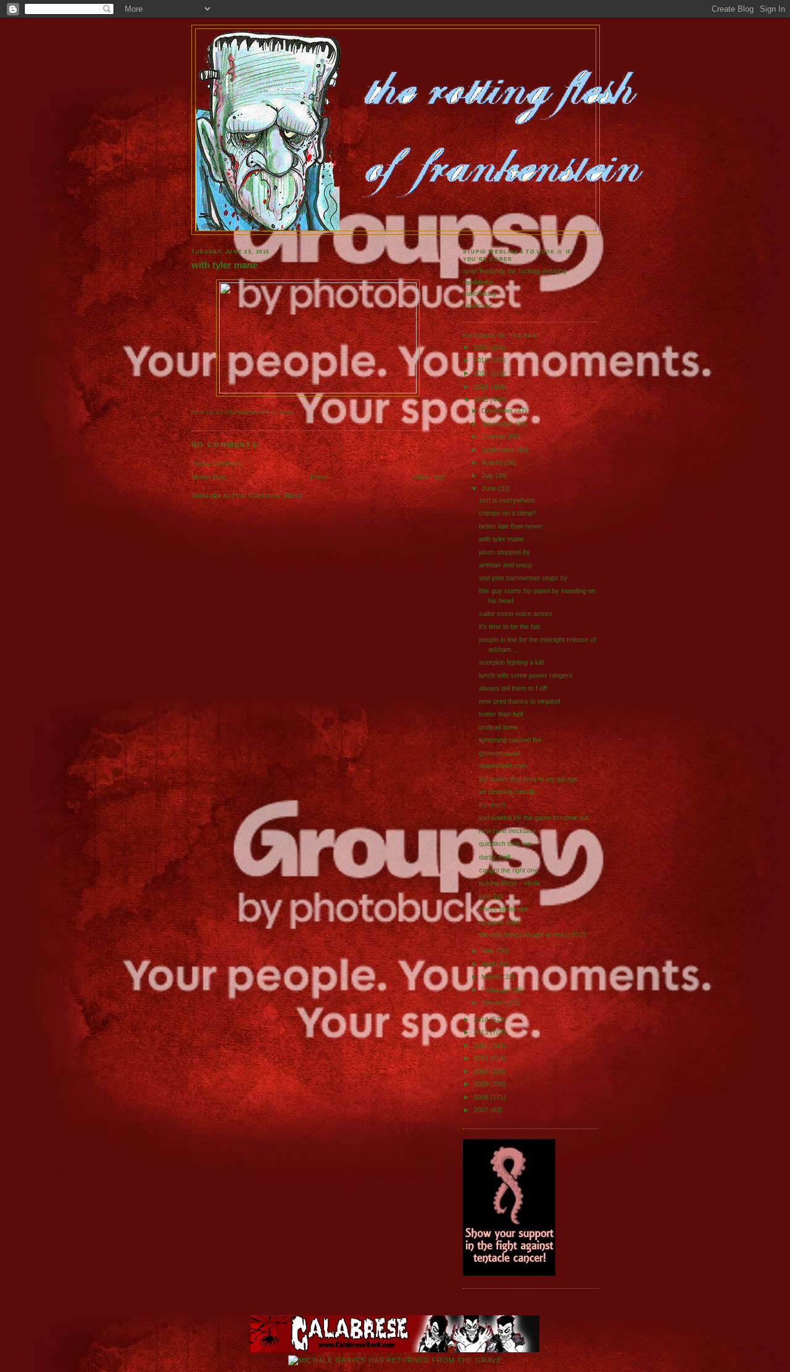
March (491, 976)
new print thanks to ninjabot (519, 701)
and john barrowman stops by (523, 577)
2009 (481, 1084)
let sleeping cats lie (507, 791)
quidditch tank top (505, 843)
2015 (481, 399)
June (489, 488)
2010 (481, 1071)
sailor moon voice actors (515, 613)
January (494, 1002)
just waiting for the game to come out (533, 817)
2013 (481, 1032)
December (498, 410)
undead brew (498, 727)
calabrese (478, 305)
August (492, 462)
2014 (481, 1019)
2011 (481, 1058)
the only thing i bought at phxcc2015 (532, 935)
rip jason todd (499, 922)
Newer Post (209, 476)
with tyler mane (224, 265)
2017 (481, 373)
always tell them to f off (513, 688)
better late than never (511, 526)
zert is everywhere (507, 500)
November (498, 423)
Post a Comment (216, 463)
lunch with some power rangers (526, 675)
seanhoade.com (503, 766)
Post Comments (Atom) (268, 495)
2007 (481, 1110)
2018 (481, 360)
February (496, 989)
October (494, 436)
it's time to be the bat (509, 626)
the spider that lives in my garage (528, 779)
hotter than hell (501, 714)
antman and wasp (505, 565)
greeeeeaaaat (499, 753)
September (498, 449)
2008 (481, 1097)
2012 (481, 1045)
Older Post (428, 476)
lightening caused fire (510, 740)
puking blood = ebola (509, 883)
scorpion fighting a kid (511, 662)
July (488, 475)
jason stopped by (504, 552)
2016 (481, 386)
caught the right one (508, 870)
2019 (481, 347)
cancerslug (479, 293)
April (488, 963)
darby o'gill (494, 857)
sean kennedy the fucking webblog (515, 270)
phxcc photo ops (504, 909)
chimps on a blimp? (507, 513)
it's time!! (492, 804)
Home (319, 476)
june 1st (490, 896)
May (488, 951)
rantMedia (478, 282)
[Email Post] (296, 412)
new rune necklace (507, 830)
